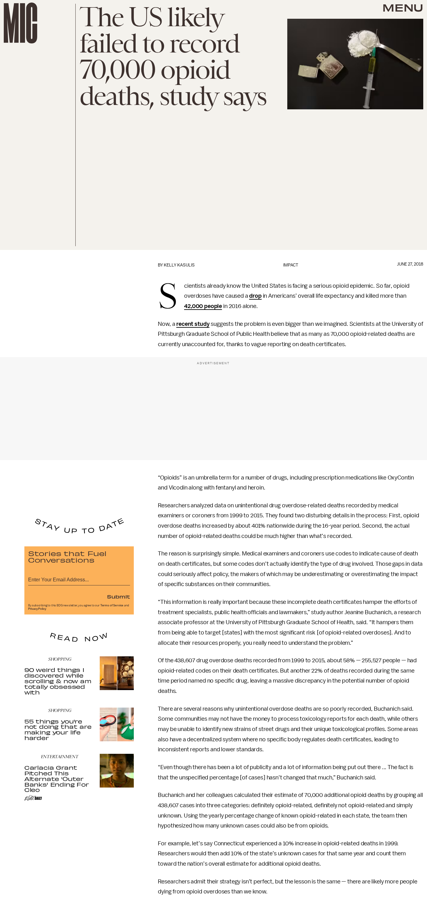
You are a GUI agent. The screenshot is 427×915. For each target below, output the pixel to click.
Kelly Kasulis (179, 265)
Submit (118, 596)
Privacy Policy (37, 608)
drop (255, 296)
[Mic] (20, 22)
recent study (192, 324)
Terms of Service (111, 605)
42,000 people (203, 306)
